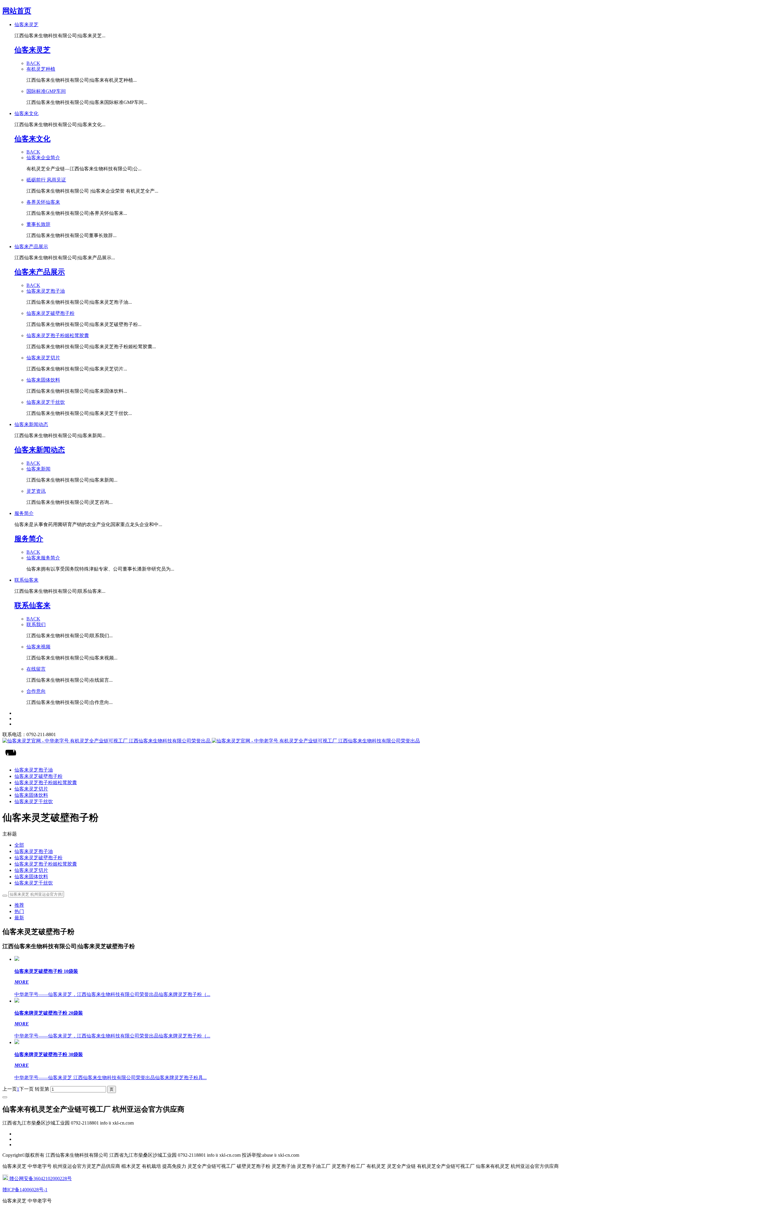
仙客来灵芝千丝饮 (33, 882)
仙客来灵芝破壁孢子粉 (38, 857)
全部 (19, 845)
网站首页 (16, 11)
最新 (19, 917)
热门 (19, 911)
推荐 (19, 905)
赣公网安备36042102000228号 (40, 1178)
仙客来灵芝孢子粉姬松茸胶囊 (45, 863)
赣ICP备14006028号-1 (24, 1189)
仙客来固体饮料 (31, 876)
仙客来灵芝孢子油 (33, 851)
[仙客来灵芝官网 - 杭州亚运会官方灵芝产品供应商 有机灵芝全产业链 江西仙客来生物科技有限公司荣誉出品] (384, 741)
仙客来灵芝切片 (31, 870)
